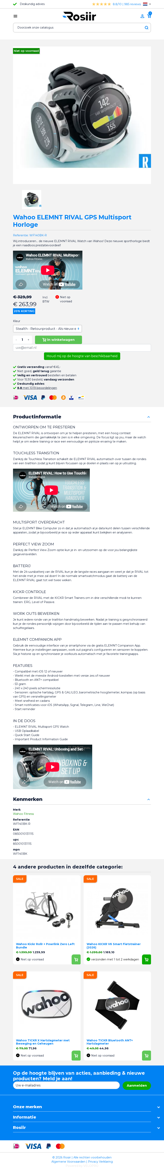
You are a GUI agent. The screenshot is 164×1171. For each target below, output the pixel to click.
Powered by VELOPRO (82, 1166)
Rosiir (19, 1127)
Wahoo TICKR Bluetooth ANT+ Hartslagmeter (110, 1042)
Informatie (24, 1117)
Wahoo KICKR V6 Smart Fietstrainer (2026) (114, 945)
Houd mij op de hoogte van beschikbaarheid (82, 356)
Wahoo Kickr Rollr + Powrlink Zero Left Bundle (45, 945)
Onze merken (27, 1106)
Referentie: (21, 235)
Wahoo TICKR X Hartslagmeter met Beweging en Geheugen (43, 1042)
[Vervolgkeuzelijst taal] (147, 4)
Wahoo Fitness (23, 814)
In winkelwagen (61, 340)
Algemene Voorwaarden (68, 1161)
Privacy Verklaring (100, 1161)
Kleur (16, 321)
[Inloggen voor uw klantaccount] (142, 16)
